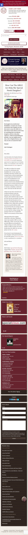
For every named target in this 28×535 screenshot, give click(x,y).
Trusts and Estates (6, 447)
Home (5, 49)
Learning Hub (13, 54)
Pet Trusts (4, 474)
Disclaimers (6, 530)
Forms (23, 52)
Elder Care (18, 74)
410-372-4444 (16, 23)
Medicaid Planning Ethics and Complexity (10, 491)
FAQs (13, 52)
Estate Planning (11, 74)
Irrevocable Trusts (6, 463)
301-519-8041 (16, 21)
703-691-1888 (15, 16)
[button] (1, 5)
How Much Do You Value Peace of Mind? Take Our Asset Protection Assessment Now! (14, 43)
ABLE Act (18, 251)
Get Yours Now (17, 344)
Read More (4, 297)
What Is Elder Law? (6, 486)
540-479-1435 (17, 18)
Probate (12, 77)
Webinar (23, 1)
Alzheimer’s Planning (6, 501)
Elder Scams (23, 79)
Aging (23, 77)
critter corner (12, 251)
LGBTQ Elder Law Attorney (8, 511)
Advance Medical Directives (8, 458)
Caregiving (4, 79)
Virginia (13, 249)
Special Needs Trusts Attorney (8, 516)
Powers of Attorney (6, 455)
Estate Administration (6, 465)
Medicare (10, 79)
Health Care (16, 79)
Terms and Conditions (20, 530)
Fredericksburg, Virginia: (8, 361)
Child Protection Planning (7, 506)
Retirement (18, 77)
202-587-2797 (15, 25)
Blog (18, 52)
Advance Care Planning (7, 504)
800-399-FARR (16, 27)
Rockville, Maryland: (7, 368)
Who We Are (11, 49)
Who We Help (19, 49)
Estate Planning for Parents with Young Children (12, 468)
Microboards (4, 523)
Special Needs (7, 77)
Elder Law (4, 74)
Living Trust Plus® (6, 453)
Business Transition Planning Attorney (10, 477)
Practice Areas (7, 52)
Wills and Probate (5, 460)
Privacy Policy (12, 530)
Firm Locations (21, 54)
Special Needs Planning (16, 248)
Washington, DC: (6, 383)
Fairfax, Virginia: (6, 354)
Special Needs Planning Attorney (9, 514)
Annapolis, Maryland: (7, 375)
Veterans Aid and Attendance (8, 496)
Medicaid (24, 74)
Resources (6, 54)
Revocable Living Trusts (7, 450)
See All (4, 331)
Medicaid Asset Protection (7, 489)
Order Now (17, 311)
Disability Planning (6, 509)
